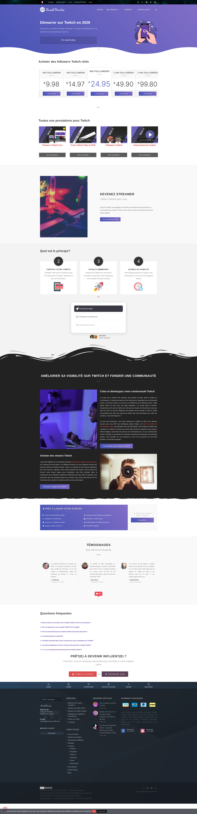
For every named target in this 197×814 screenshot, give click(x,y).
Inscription (142, 520)
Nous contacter (73, 734)
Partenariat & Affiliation (75, 740)
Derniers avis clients (74, 737)
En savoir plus (68, 40)
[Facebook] (142, 2)
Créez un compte (84, 674)
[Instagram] (151, 2)
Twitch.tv (73, 754)
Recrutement (72, 767)
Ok (94, 811)
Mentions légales (45, 798)
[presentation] (36, 85)
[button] (97, 107)
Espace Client (61, 2)
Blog (90, 2)
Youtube (73, 748)
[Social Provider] (52, 10)
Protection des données (84, 798)
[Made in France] (138, 2)
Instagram (73, 751)
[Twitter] (146, 2)
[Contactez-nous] (155, 2)
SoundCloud (74, 763)
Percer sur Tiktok (74, 719)
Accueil (51, 2)
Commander (50, 93)
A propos (71, 746)
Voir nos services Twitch (110, 219)
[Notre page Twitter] (147, 788)
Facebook (71, 722)
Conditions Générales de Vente (63, 798)
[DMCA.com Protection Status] (46, 788)
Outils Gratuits (73, 770)
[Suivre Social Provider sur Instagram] (151, 788)
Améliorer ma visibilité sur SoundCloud (76, 715)
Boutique (71, 743)
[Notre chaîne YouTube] (155, 788)
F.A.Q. (70, 2)
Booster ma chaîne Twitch (76, 708)
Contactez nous (80, 2)
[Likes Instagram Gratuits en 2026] (95, 704)
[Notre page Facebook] (144, 788)
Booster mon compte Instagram (75, 704)
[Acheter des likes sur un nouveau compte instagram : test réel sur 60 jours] (95, 713)
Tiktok (72, 760)
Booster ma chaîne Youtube (77, 711)
